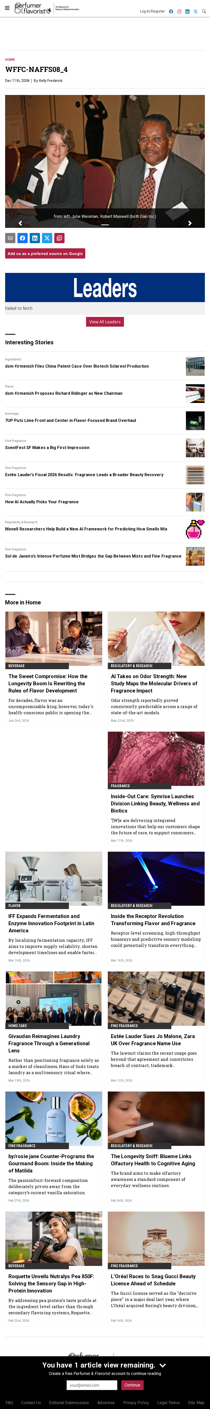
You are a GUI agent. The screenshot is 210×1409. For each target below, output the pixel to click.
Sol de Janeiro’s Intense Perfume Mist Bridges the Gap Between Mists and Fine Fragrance (93, 556)
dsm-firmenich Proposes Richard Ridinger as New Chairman (64, 393)
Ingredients (13, 359)
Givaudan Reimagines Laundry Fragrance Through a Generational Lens (49, 1043)
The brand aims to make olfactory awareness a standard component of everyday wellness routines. (148, 1179)
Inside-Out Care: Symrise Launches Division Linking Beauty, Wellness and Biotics (155, 803)
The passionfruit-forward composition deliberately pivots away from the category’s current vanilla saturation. (48, 1186)
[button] (20, 223)
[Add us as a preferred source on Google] (59, 238)
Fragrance (120, 786)
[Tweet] (47, 238)
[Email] (10, 238)
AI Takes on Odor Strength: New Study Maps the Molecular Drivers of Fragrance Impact (154, 683)
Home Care (17, 1026)
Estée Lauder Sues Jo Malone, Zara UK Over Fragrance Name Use (153, 1040)
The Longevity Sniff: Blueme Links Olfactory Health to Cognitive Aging (153, 1160)
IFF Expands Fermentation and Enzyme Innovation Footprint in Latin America (51, 923)
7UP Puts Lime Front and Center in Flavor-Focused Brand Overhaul (70, 420)
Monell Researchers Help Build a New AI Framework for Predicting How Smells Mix (86, 529)
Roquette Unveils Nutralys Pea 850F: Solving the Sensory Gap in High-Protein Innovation (51, 1283)
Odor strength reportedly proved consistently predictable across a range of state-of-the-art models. (154, 706)
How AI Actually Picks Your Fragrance (42, 501)
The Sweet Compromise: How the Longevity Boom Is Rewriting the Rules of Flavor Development (47, 683)
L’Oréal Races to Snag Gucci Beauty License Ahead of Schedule (153, 1280)
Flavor (9, 386)
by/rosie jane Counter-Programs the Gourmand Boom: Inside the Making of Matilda (51, 1163)
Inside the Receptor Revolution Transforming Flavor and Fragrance (153, 919)
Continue (132, 1385)
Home (10, 59)
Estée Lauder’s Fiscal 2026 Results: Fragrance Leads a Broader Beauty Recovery (84, 474)
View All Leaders (105, 322)
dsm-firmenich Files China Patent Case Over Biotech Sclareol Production (77, 366)
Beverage (12, 413)
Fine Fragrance (15, 441)
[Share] (22, 238)
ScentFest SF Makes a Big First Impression (47, 447)
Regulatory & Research (21, 522)
